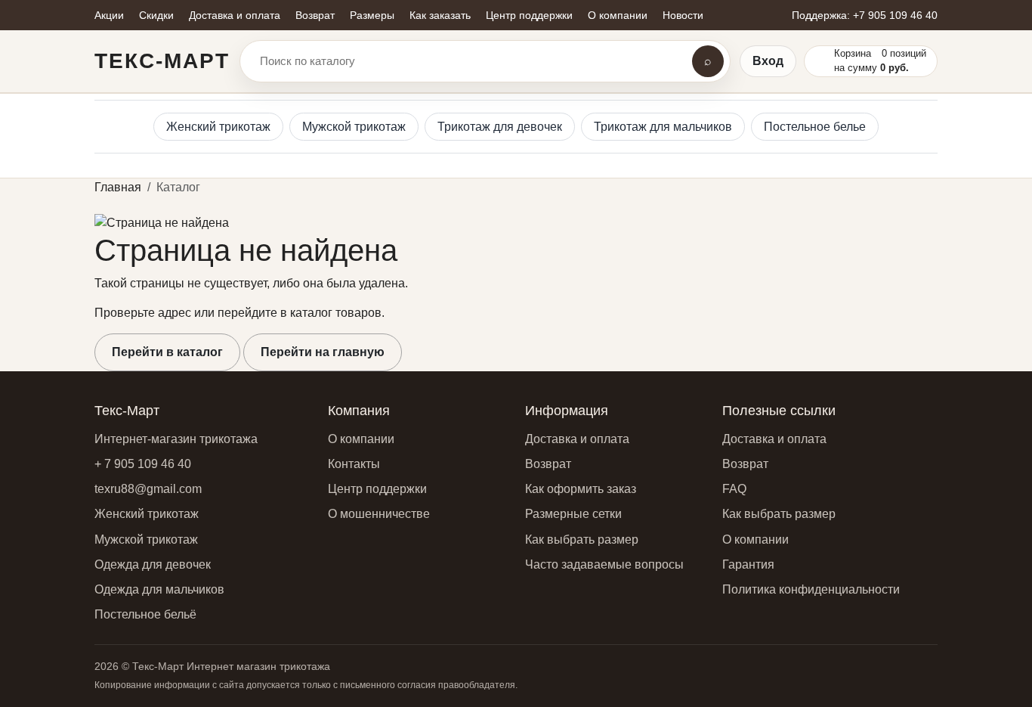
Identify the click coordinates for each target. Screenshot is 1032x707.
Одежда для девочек (152, 564)
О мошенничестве (379, 513)
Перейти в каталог (167, 352)
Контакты (354, 463)
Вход (767, 60)
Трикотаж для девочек (499, 126)
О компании (361, 439)
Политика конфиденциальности (811, 589)
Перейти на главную (323, 352)
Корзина (852, 53)
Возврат (548, 463)
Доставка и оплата (577, 439)
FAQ (734, 488)
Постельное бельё (145, 614)
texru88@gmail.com (148, 488)
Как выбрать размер (581, 539)
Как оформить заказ (580, 488)
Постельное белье (815, 126)
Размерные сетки (573, 513)
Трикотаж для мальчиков (663, 126)
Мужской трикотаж (354, 126)
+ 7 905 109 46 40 (142, 463)
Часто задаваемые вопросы (604, 564)
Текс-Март (162, 61)
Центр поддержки (377, 488)
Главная (117, 187)
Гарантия (748, 564)
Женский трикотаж (218, 126)
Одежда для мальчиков (159, 589)
